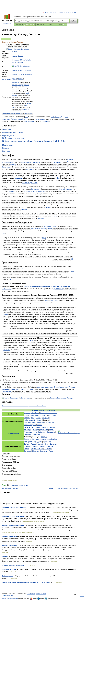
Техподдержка (31, 593)
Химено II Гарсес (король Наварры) (61, 488)
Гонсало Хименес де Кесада (13, 565)
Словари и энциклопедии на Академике (32, 17)
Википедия (19, 24)
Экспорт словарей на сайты (10, 598)
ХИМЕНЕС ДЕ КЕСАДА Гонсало (14, 507)
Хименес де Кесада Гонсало (13, 525)
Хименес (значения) (12, 488)
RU (75, 13)
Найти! (73, 21)
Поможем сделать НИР (20, 485)
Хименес (5, 556)
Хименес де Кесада (9, 536)
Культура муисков (9, 569)
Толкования (30, 24)
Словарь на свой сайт (65, 13)
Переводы (40, 24)
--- (29, 183)
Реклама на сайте (41, 593)
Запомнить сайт (50, 13)
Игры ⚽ (61, 24)
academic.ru (7, 23)
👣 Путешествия (8, 595)
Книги (51, 24)
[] (62, 116)
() (9, 119)
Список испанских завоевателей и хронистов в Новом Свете (26, 582)
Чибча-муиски (7, 576)
